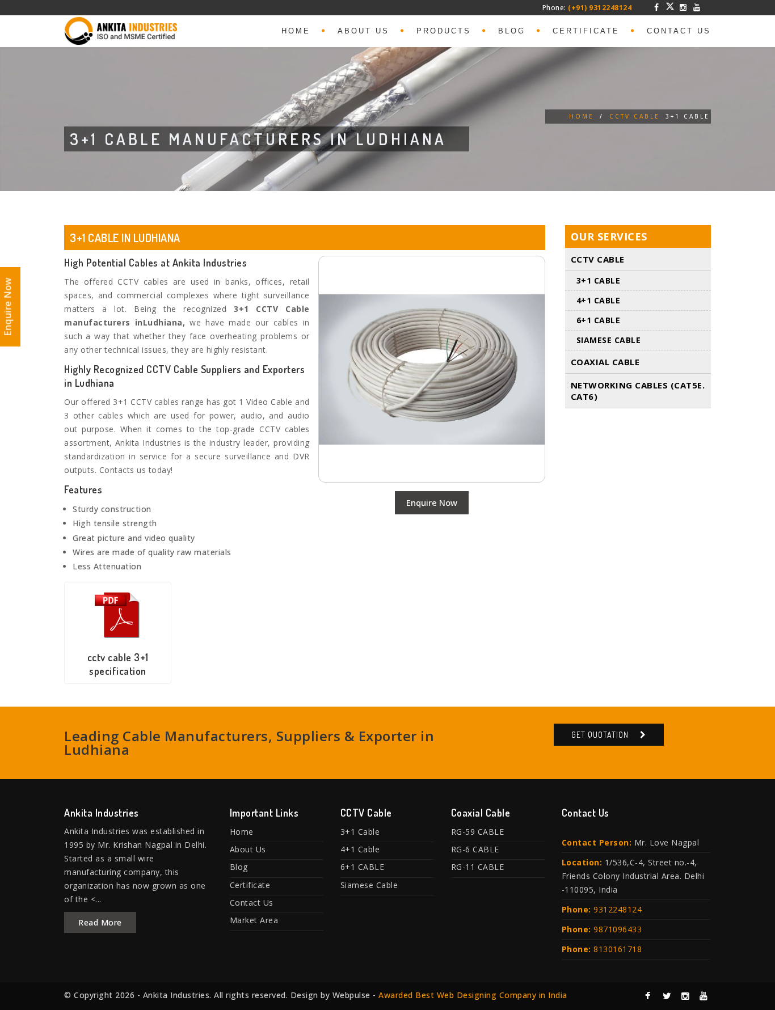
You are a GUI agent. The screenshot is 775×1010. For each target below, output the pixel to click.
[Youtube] (696, 7)
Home (295, 31)
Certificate (586, 31)
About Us (363, 31)
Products (443, 31)
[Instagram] (683, 7)
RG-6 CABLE (475, 849)
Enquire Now (431, 502)
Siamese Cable (608, 340)
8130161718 (617, 949)
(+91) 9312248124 (599, 7)
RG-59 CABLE (477, 831)
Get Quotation (600, 734)
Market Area (254, 920)
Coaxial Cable (605, 361)
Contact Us (679, 31)
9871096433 (617, 929)
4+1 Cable (598, 300)
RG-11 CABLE (477, 866)
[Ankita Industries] (121, 29)
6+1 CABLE (598, 320)
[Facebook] (657, 7)
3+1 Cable (598, 280)
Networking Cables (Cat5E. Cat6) (638, 390)
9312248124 (617, 909)
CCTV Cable (634, 116)
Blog (511, 31)
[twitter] (670, 6)
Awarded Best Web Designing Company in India (472, 995)
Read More (100, 922)
